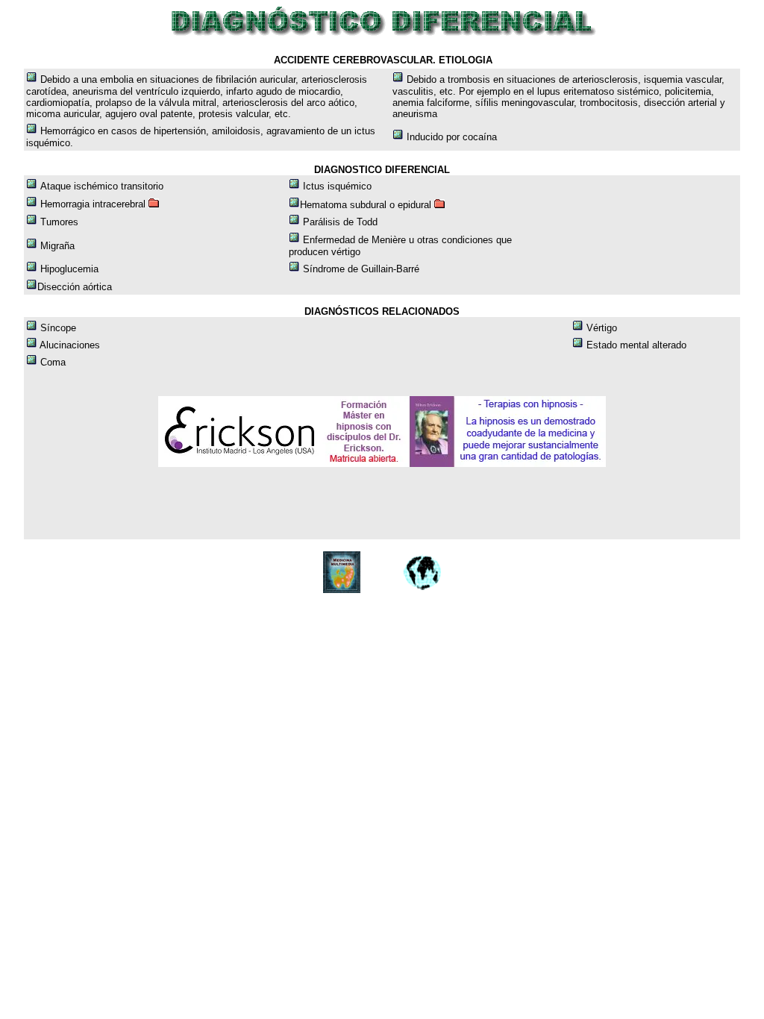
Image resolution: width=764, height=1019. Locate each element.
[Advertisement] (297, 503)
